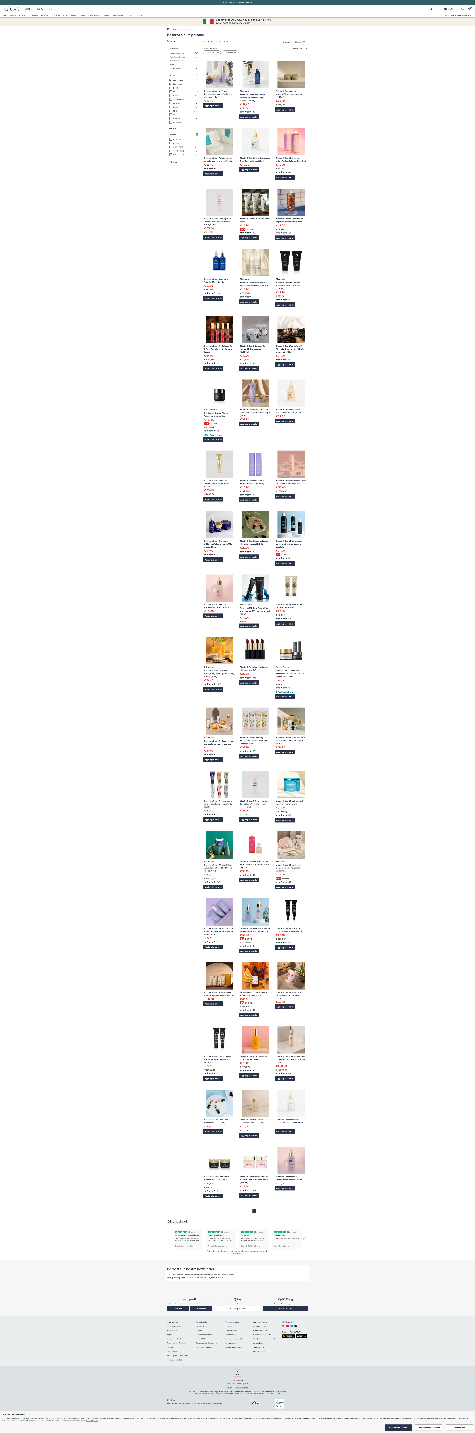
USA (228, 1383)
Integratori (55, 15)
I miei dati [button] (178, 1308)
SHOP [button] (27, 9)
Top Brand (23, 15)
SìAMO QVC (172, 1347)
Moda (82, 15)
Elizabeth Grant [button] (212, 52)
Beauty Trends (172, 1351)
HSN (168, 1403)
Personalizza (459, 1427)
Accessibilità (258, 1343)
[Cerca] (431, 9)
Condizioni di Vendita (262, 1335)
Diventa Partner (231, 1330)
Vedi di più (173, 128)
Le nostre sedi (230, 1343)
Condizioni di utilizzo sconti (264, 1339)
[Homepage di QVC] (168, 29)
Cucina (106, 15)
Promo (131, 15)
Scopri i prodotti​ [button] (237, 1308)
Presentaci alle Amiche (176, 1343)
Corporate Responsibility (234, 1339)
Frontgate (187, 1403)
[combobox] (239, 9)
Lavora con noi (230, 1335)
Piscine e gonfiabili (174, 1360)
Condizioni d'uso (260, 1330)
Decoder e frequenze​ (204, 1347)
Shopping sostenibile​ (175, 1339)
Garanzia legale (259, 1351)
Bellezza (44, 15)
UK (233, 1383)
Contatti (199, 1330)
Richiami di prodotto (204, 1335)
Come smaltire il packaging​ (206, 1343)
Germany (239, 1383)
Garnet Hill (197, 1403)
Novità (13, 15)
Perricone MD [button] (231, 52)
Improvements (217, 1403)
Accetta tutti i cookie (398, 1427)
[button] (446, 9)
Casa (65, 15)
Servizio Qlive (258, 1347)
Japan (246, 1383)
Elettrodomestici (118, 15)
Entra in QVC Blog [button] (285, 1308)
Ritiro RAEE (200, 1339)
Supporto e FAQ (202, 1326)
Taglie (169, 1335)
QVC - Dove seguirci (175, 1326)
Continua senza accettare (429, 1427)
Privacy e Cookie (259, 1326)
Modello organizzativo (233, 1347)
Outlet (140, 15)
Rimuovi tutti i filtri (299, 48)
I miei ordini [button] (201, 1308)
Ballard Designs (177, 1403)
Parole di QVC (172, 1330)
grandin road (206, 1403)
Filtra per (174, 162)
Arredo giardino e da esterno (178, 1356)
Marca (172, 75)
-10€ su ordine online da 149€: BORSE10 (237, 2)
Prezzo (173, 134)
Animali (74, 15)
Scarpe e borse (94, 15)
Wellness (34, 15)
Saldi (5, 15)
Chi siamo (228, 1326)
